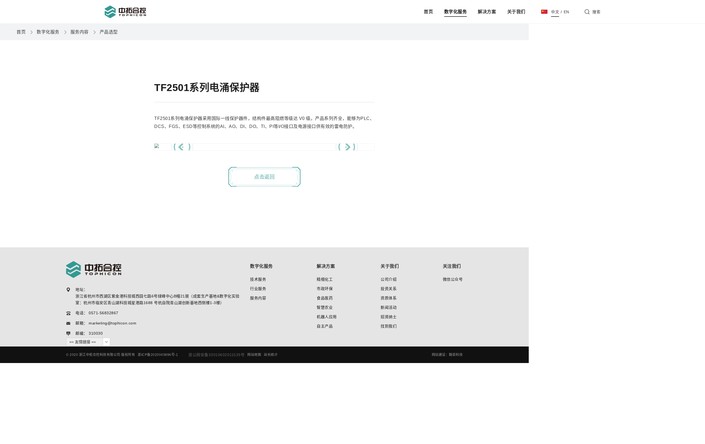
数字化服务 (455, 11)
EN (566, 12)
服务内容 (79, 31)
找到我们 (389, 326)
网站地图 (254, 355)
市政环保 (325, 289)
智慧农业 (325, 307)
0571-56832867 (103, 313)
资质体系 (389, 298)
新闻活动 (389, 307)
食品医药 (325, 298)
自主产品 (325, 326)
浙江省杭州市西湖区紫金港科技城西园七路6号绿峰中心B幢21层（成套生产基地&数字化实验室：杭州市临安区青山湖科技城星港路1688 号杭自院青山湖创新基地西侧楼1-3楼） (157, 299)
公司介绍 (389, 279)
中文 (555, 12)
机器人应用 (327, 317)
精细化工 (325, 279)
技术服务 (258, 279)
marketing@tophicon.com (112, 323)
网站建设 (439, 355)
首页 (428, 11)
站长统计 (271, 355)
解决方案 (487, 11)
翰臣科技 (456, 355)
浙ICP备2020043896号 (156, 355)
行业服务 (258, 289)
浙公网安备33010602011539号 (216, 355)
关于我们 (516, 11)
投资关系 (389, 289)
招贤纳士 (389, 317)
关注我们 (452, 266)
